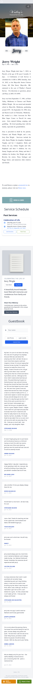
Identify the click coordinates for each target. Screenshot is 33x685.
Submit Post (16, 342)
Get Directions (9, 231)
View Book (9, 285)
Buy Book (18, 285)
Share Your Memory (11, 312)
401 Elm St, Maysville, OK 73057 (16, 228)
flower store (22, 188)
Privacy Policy (11, 677)
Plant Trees (23, 231)
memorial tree (23, 185)
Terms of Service (21, 677)
